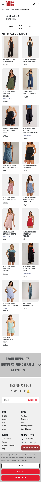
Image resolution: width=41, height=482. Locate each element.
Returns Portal (25, 419)
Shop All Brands (26, 429)
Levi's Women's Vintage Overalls (28, 305)
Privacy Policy (23, 460)
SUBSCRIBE (32, 400)
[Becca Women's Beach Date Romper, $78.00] (30, 153)
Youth (4, 425)
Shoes (4, 429)
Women (4, 419)
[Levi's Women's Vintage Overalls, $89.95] (30, 291)
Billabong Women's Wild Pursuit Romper (10, 305)
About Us (24, 416)
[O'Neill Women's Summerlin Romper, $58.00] (10, 219)
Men (3, 422)
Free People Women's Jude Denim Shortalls (10, 167)
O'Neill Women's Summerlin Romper (9, 233)
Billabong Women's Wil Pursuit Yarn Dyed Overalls (29, 200)
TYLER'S (4, 416)
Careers (4, 442)
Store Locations (6, 439)
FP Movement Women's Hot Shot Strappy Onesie (30, 269)
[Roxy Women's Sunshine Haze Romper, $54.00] (10, 325)
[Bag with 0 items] (38, 3)
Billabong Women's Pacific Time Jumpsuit (30, 61)
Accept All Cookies (20, 477)
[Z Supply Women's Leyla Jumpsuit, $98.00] (10, 47)
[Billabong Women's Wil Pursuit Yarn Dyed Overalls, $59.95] (30, 185)
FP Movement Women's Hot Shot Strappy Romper (10, 131)
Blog (3, 448)
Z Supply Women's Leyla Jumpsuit (9, 61)
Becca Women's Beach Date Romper (30, 167)
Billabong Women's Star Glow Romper (9, 199)
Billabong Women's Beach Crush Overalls (29, 234)
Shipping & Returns (27, 425)
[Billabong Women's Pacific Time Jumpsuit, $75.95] (30, 47)
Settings (20, 465)
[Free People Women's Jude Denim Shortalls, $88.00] (10, 153)
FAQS (22, 422)
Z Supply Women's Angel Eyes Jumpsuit (30, 93)
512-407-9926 (29, 439)
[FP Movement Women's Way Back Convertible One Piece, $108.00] (30, 116)
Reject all (20, 471)
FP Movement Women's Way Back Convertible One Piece (30, 131)
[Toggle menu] (4, 3)
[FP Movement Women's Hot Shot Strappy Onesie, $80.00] (30, 254)
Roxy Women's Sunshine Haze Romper (8, 340)
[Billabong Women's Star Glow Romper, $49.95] (10, 185)
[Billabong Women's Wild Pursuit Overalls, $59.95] (10, 79)
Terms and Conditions (8, 445)
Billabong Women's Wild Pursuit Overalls (9, 94)
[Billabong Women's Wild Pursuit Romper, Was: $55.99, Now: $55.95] (10, 291)
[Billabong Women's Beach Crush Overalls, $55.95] (30, 219)
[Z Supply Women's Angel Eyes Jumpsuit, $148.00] (30, 79)
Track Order (30, 448)
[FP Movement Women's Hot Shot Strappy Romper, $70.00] (10, 116)
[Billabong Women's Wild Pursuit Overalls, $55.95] (10, 254)
